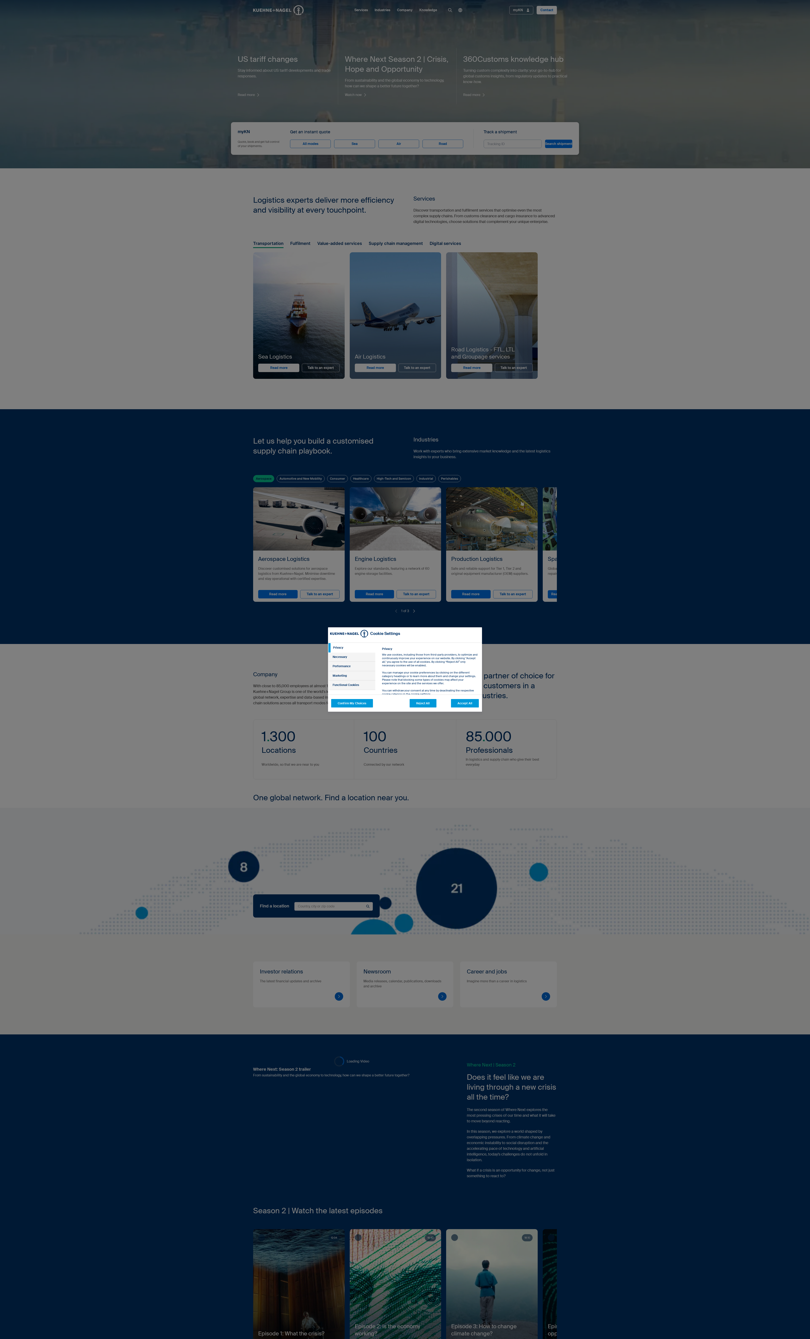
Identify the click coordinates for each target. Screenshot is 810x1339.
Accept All (465, 703)
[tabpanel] (430, 681)
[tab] (351, 647)
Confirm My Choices (352, 703)
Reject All (423, 703)
